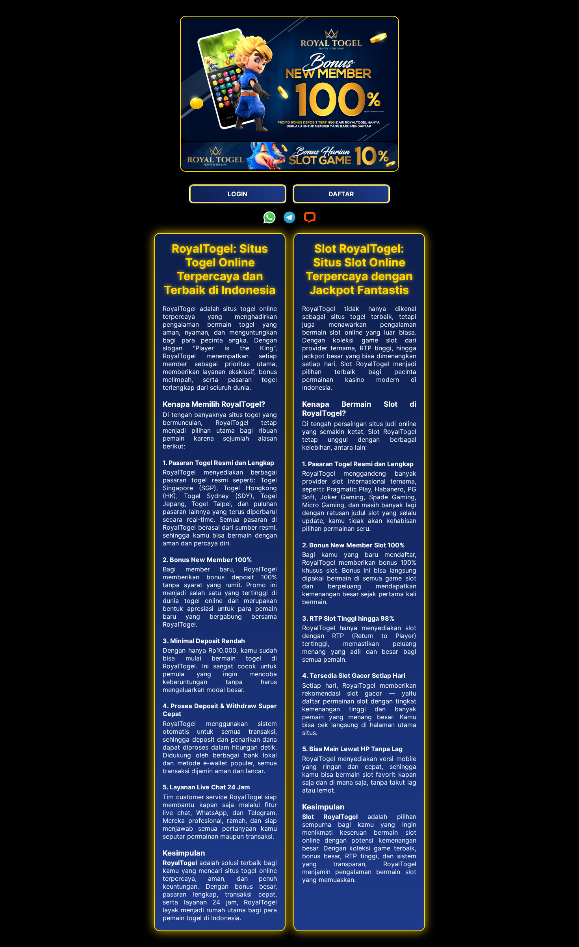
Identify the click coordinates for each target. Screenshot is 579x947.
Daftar (341, 194)
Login (237, 194)
